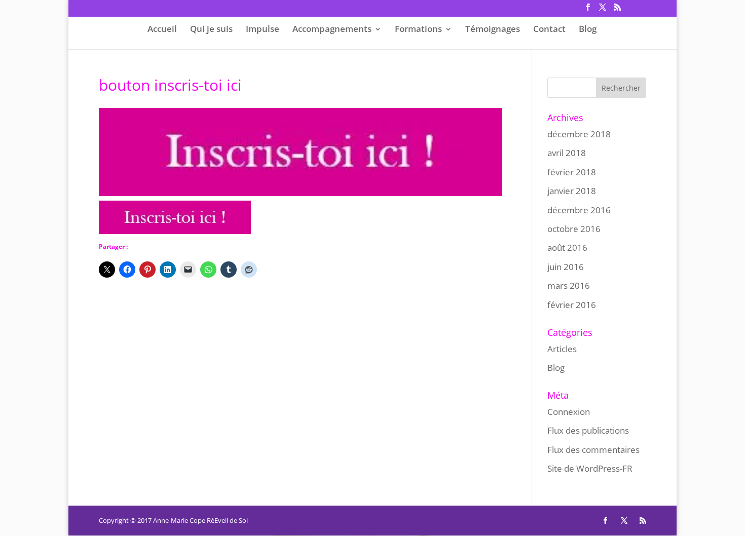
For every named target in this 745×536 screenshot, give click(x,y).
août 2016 (567, 247)
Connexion (568, 411)
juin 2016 (565, 267)
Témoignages (492, 29)
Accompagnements (331, 29)
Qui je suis (211, 29)
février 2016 (571, 305)
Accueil (162, 29)
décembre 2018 (579, 134)
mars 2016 (568, 285)
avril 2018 (566, 153)
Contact (549, 29)
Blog (588, 29)
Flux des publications (588, 430)
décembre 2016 (579, 210)
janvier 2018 (571, 191)
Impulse (262, 29)
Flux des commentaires (593, 449)
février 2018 (571, 172)
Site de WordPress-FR (589, 468)
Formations (418, 29)
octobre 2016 (574, 229)
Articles (562, 349)
